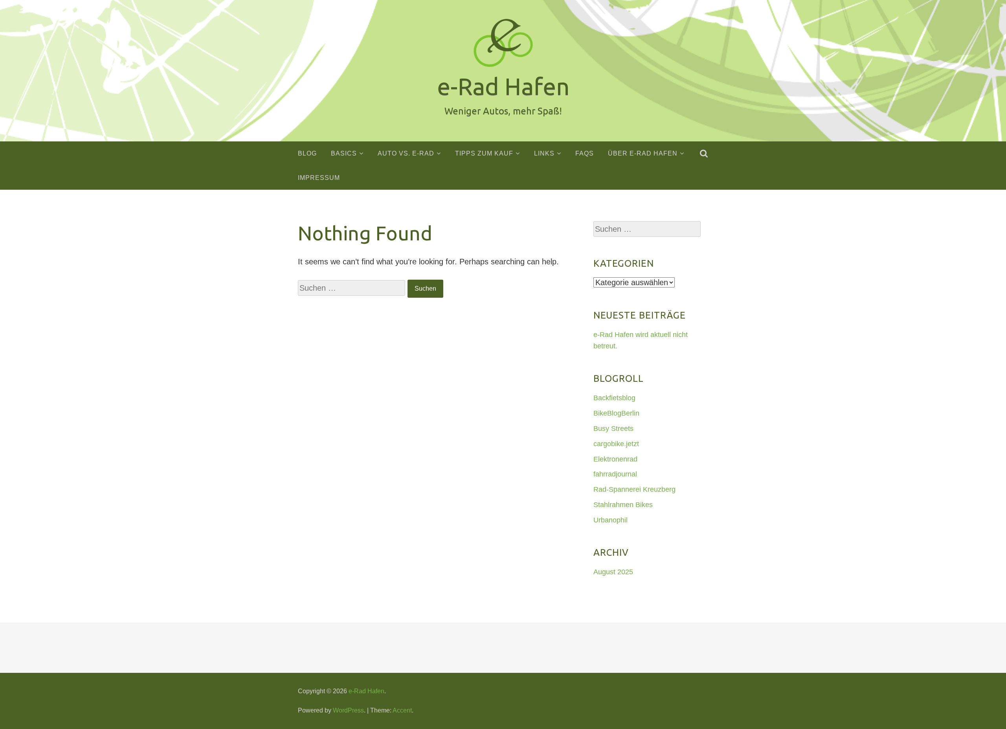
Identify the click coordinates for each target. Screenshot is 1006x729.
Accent (402, 710)
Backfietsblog (614, 398)
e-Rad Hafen (366, 691)
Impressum (319, 177)
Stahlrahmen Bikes (623, 505)
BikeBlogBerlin (616, 413)
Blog (307, 153)
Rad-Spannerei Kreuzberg (634, 489)
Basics (344, 153)
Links (544, 153)
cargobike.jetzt (616, 444)
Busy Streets (613, 428)
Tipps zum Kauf (484, 153)
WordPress (348, 710)
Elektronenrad (615, 459)
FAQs (584, 153)
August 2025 (613, 572)
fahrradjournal (615, 474)
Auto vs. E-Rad (406, 153)
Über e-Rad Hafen (642, 153)
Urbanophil (610, 520)
